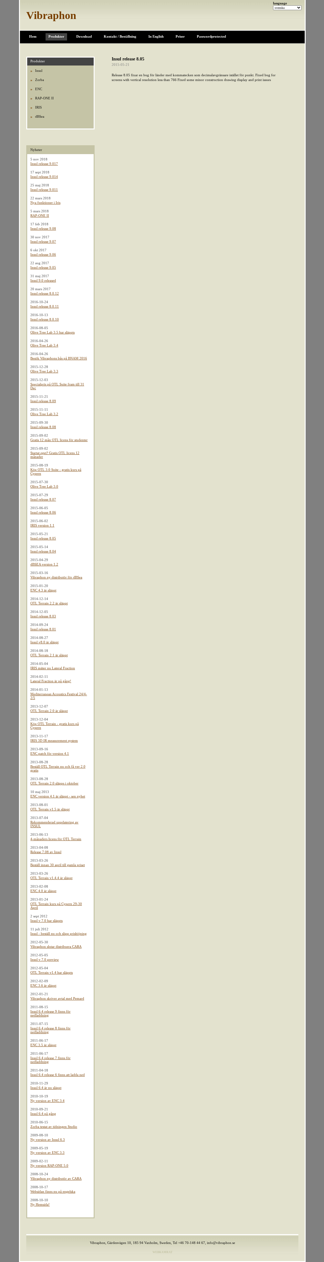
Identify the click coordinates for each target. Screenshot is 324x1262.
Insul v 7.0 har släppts (46, 920)
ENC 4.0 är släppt (43, 891)
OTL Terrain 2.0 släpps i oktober (54, 783)
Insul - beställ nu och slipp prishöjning (58, 933)
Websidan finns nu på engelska (52, 1191)
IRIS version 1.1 (42, 525)
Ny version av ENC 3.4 (47, 1101)
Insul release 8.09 (43, 401)
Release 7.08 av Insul (45, 852)
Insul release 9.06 (43, 254)
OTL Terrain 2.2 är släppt (49, 603)
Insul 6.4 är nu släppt (45, 1088)
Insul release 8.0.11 (44, 306)
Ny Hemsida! (40, 1204)
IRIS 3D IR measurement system (54, 740)
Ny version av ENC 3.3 (47, 1152)
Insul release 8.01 (43, 629)
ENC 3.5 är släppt (43, 1045)
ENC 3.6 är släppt (43, 985)
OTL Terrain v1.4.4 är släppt (51, 878)
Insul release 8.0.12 (44, 293)
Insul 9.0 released (43, 280)
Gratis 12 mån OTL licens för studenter (59, 440)
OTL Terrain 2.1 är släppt (49, 655)
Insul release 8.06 (43, 512)
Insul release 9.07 (43, 241)
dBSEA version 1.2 (44, 564)
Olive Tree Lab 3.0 (44, 486)
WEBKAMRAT (162, 1252)
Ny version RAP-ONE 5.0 (49, 1165)
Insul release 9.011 (44, 189)
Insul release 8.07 (43, 499)
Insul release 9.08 (43, 228)
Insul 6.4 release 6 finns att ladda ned (57, 1075)
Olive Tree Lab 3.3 (44, 371)
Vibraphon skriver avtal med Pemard (57, 998)
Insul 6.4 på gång (43, 1113)
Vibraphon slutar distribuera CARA (56, 946)
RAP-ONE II (39, 215)
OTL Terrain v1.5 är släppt (50, 809)
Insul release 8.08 (43, 427)
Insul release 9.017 (44, 164)
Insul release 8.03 (43, 616)
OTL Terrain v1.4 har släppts (51, 972)
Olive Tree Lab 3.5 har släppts (52, 332)
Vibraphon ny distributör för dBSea (56, 577)
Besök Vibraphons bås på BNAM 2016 (58, 358)
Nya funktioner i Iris (45, 202)
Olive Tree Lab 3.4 (44, 345)
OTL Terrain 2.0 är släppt (49, 711)
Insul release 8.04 (43, 551)
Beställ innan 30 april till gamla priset (57, 865)
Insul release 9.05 (43, 267)
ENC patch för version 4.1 (49, 753)
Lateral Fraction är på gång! (50, 681)
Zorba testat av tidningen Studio (53, 1126)
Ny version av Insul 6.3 (47, 1139)
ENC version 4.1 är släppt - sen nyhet (57, 796)
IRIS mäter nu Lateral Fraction (52, 668)
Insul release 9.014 (44, 176)
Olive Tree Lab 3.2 (44, 414)
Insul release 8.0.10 (44, 319)
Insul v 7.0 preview (44, 959)
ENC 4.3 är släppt (43, 590)
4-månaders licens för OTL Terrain (55, 839)
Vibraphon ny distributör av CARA (56, 1178)
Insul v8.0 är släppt (44, 642)
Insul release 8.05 (43, 538)
